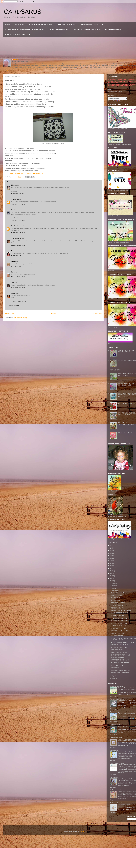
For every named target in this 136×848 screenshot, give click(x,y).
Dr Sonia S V (15, 199)
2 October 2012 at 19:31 (18, 232)
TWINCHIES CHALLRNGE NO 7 (120, 670)
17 (111, 568)
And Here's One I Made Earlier (119, 803)
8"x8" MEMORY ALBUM (59, 29)
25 (111, 548)
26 (111, 545)
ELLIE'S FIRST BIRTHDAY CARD (121, 662)
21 (111, 558)
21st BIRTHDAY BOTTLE (118, 625)
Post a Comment (14, 305)
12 (111, 581)
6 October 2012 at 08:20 (18, 277)
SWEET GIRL (115, 590)
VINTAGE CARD (116, 600)
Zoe (12, 251)
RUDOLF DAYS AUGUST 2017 (127, 403)
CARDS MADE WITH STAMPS (40, 24)
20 (111, 560)
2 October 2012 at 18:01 (18, 204)
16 (111, 571)
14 (111, 576)
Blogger (82, 831)
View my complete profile (10, 70)
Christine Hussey (16, 226)
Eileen (13, 185)
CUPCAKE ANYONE (117, 605)
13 (111, 578)
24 (111, 550)
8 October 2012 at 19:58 (18, 287)
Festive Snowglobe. (123, 779)
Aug (113, 678)
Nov (113, 585)
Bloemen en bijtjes (123, 752)
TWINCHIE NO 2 (116, 667)
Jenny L (16, 59)
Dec (113, 583)
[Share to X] (30, 177)
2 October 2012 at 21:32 (18, 255)
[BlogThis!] (28, 177)
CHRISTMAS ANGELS (117, 598)
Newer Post (9, 314)
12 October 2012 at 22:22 (18, 302)
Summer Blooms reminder (125, 791)
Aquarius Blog (114, 712)
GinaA (13, 261)
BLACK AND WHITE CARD (119, 628)
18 (111, 565)
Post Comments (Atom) (20, 317)
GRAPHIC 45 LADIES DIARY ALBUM (86, 29)
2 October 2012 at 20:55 (18, 245)
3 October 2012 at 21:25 (18, 266)
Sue (12, 272)
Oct (113, 588)
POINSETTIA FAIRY (117, 636)
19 (111, 563)
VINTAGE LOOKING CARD (119, 647)
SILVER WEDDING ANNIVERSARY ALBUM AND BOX (25, 29)
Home (53, 314)
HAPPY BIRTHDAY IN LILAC (119, 645)
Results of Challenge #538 (125, 688)
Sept (113, 676)
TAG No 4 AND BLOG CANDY (120, 652)
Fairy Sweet (121, 804)
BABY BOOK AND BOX (118, 603)
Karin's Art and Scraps (117, 763)
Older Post (97, 314)
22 (111, 555)
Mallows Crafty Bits (116, 790)
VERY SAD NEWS (115, 370)
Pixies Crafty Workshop (117, 699)
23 (111, 553)
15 (111, 573)
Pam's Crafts (114, 777)
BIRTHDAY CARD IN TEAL (119, 623)
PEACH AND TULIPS (117, 608)
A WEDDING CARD (117, 650)
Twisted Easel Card (123, 726)
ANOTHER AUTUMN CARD (119, 618)
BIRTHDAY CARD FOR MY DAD (120, 655)
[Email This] (26, 177)
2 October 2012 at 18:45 (18, 220)
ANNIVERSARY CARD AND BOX (121, 672)
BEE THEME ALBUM (113, 29)
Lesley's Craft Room (116, 737)
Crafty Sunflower (115, 724)
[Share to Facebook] (32, 177)
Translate (122, 101)
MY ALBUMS (20, 24)
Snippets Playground (116, 686)
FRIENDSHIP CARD (117, 595)
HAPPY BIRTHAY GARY (118, 665)
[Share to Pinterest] (34, 177)
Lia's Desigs (114, 750)
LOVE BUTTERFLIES (117, 615)
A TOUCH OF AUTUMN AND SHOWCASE (123, 642)
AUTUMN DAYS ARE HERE (119, 620)
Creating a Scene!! (123, 713)
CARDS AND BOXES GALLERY (92, 24)
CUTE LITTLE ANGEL (117, 593)
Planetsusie (14, 210)
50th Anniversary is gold (124, 739)
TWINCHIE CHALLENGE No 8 (120, 630)
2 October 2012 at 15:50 (18, 193)
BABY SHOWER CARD (118, 657)
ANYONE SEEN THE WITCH (119, 613)
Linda (12, 282)
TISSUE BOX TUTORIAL (66, 24)
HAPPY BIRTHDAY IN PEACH (120, 660)
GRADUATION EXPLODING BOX (17, 34)
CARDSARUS (22, 11)
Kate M (13, 293)
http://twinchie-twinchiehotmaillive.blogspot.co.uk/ (24, 173)
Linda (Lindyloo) (16, 238)
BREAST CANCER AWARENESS (121, 610)
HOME (7, 24)
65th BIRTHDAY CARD (118, 633)
